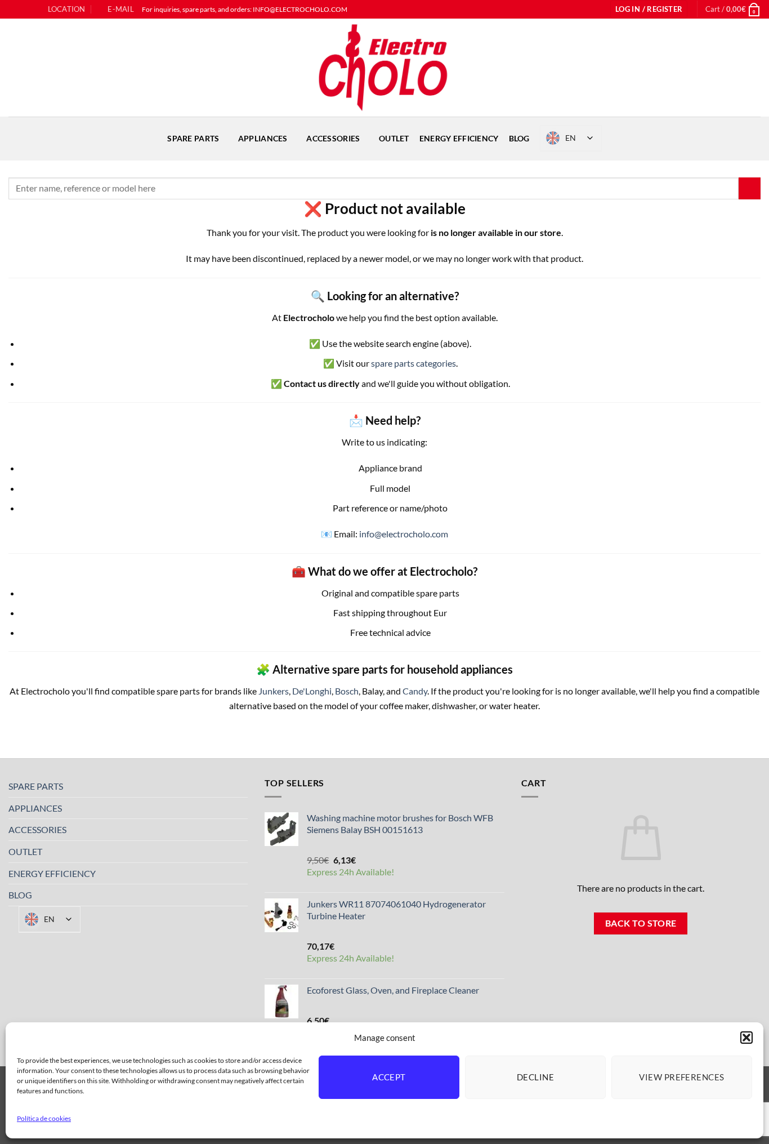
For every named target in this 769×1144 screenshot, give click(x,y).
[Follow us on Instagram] (24, 10)
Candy (415, 690)
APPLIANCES (263, 138)
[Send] (750, 188)
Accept (389, 1077)
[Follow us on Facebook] (14, 10)
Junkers (273, 690)
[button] (746, 1037)
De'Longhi (312, 690)
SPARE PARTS (193, 138)
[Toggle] (241, 786)
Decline (535, 1077)
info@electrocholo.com (403, 533)
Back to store (641, 923)
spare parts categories (413, 363)
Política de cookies (44, 1118)
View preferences (681, 1077)
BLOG (519, 138)
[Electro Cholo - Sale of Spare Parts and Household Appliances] (384, 67)
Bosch (347, 690)
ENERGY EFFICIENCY (459, 138)
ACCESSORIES (333, 138)
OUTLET (394, 138)
